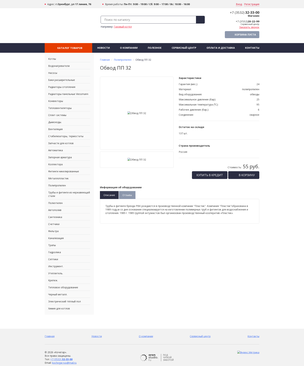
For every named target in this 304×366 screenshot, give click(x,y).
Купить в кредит (210, 175)
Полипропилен (57, 185)
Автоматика (55, 150)
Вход (239, 4)
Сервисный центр (184, 47)
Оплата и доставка (221, 47)
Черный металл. (57, 294)
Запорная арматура (60, 157)
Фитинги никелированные (63, 171)
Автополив (54, 210)
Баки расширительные (61, 80)
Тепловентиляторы (60, 108)
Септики (53, 259)
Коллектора (55, 164)
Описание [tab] (109, 195)
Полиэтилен (55, 203)
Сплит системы (57, 115)
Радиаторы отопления (61, 87)
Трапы (52, 245)
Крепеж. (53, 280)
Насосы (52, 73)
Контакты (252, 47)
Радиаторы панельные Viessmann (68, 94)
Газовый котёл (123, 26)
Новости (103, 47)
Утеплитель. (55, 273)
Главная (105, 59)
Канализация (56, 238)
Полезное (155, 47)
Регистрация (251, 4)
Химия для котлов (59, 308)
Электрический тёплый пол (64, 301)
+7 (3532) (244, 12)
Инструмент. (55, 266)
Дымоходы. (55, 122)
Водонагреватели (59, 66)
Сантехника (55, 217)
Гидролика (54, 252)
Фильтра (53, 231)
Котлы (52, 58)
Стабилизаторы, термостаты (65, 136)
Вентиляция (55, 129)
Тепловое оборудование (63, 287)
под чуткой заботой (168, 357)
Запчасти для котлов (61, 143)
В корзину (246, 175)
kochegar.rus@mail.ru (64, 362)
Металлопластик (58, 178)
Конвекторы (55, 101)
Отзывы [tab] (127, 195)
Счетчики (53, 224)
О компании (129, 47)
